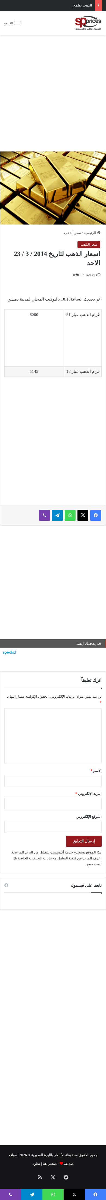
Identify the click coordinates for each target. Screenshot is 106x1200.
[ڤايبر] (44, 515)
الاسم (96, 771)
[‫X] (82, 515)
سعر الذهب (72, 233)
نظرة (36, 1164)
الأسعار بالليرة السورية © (46, 1155)
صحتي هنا (50, 1164)
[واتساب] (70, 515)
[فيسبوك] (95, 515)
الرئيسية (90, 233)
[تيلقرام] (57, 515)
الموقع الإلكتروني (89, 817)
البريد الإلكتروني (88, 794)
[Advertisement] (53, 93)
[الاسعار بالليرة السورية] (88, 23)
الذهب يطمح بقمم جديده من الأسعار (65, 5)
